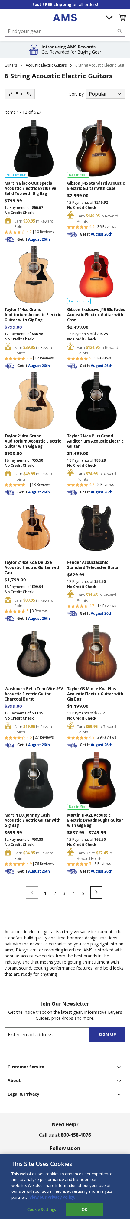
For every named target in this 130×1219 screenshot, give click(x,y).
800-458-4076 (76, 1135)
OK (84, 1209)
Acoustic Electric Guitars (46, 65)
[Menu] (7, 17)
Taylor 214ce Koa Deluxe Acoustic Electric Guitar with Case (33, 567)
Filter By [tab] (23, 93)
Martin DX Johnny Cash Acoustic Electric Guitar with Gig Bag (33, 820)
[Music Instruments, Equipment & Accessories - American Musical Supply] (65, 17)
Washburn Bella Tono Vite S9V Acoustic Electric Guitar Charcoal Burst (34, 694)
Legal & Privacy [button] (23, 1094)
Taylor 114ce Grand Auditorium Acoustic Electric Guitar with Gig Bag (33, 315)
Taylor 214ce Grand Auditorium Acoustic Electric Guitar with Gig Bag (33, 441)
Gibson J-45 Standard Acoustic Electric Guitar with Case (96, 186)
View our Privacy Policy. (51, 1197)
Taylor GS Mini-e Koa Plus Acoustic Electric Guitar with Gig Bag (95, 694)
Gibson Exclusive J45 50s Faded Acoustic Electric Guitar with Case (96, 315)
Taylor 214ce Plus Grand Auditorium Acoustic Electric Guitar (95, 441)
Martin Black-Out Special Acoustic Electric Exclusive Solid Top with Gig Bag (30, 188)
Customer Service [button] (26, 1067)
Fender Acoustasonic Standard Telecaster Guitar (93, 565)
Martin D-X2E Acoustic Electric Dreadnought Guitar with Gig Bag (95, 820)
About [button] (14, 1080)
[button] (122, 17)
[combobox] (65, 31)
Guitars (11, 65)
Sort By (76, 94)
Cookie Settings (41, 1209)
